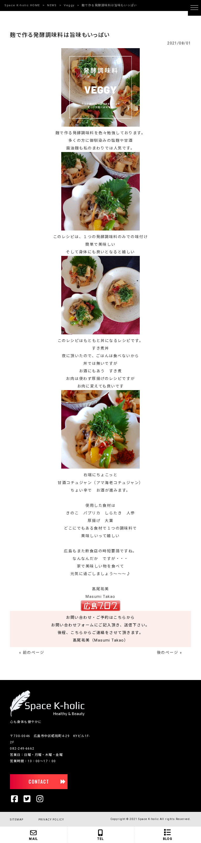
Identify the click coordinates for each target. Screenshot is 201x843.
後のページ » (169, 652)
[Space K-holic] (47, 715)
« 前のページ (31, 652)
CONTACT (39, 781)
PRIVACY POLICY (51, 819)
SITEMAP (16, 819)
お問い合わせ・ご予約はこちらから (100, 617)
